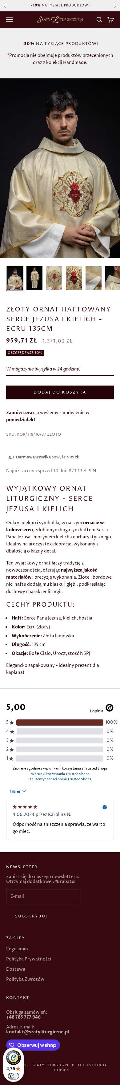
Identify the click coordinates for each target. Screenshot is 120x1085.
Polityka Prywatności (28, 959)
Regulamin (17, 949)
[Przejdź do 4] (73, 278)
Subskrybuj (31, 916)
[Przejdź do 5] (93, 278)
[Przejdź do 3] (54, 278)
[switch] (13, 1076)
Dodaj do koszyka (60, 392)
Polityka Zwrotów (25, 979)
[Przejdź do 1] (14, 278)
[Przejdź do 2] (34, 278)
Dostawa (15, 969)
